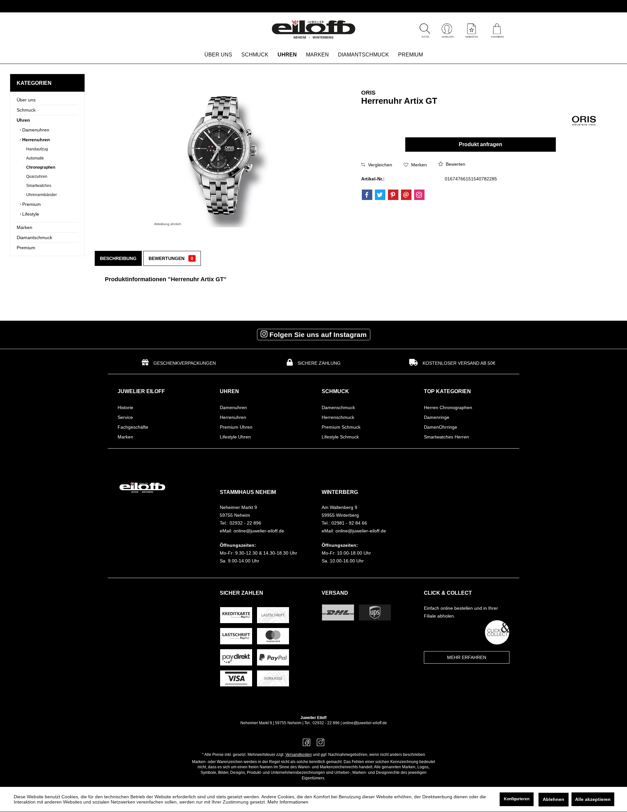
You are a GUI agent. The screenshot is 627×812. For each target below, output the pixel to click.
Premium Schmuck (341, 427)
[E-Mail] (406, 195)
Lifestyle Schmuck (340, 436)
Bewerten (454, 164)
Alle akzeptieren (593, 799)
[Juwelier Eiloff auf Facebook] (306, 744)
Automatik (34, 158)
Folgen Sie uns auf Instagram (317, 334)
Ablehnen (553, 799)
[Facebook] (367, 195)
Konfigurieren (516, 799)
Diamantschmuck (34, 237)
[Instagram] (419, 195)
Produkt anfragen (480, 144)
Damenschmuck (338, 407)
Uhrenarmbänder (41, 194)
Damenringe (436, 417)
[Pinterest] (393, 195)
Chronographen (40, 167)
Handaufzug (36, 149)
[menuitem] (496, 29)
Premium (31, 204)
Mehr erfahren (466, 657)
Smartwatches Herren (446, 436)
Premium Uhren (236, 427)
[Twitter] (380, 195)
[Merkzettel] (471, 36)
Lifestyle (30, 214)
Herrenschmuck (338, 417)
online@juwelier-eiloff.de (365, 723)
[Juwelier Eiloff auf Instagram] (321, 744)
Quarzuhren (36, 176)
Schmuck (26, 110)
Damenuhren (35, 129)
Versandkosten (298, 754)
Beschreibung (118, 258)
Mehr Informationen (287, 801)
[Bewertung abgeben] (447, 109)
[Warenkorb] (497, 36)
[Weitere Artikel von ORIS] (584, 119)
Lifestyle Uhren (235, 436)
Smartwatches (38, 185)
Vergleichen (379, 164)
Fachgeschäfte (133, 427)
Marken (24, 227)
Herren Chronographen (448, 407)
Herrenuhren (35, 139)
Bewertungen (171, 258)
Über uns (26, 99)
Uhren (23, 120)
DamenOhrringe (440, 427)
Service (125, 417)
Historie (125, 407)
